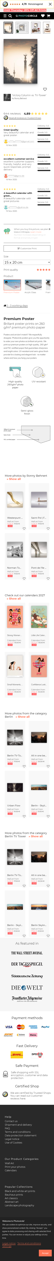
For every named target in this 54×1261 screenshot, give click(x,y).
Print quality (11, 269)
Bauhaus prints (14, 1194)
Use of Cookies (13, 1142)
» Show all (14, 479)
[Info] (6, 282)
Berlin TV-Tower (15, 755)
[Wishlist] (43, 16)
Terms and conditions (18, 1132)
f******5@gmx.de (16, 176)
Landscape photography (19, 1205)
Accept (45, 1253)
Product (8, 276)
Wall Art (9, 1163)
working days (17, 305)
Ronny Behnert (20, 98)
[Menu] (5, 16)
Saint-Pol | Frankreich (39, 517)
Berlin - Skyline (39, 805)
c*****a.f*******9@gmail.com (21, 141)
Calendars (11, 1170)
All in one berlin (39, 755)
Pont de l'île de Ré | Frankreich (39, 567)
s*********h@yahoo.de (18, 207)
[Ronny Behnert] (7, 97)
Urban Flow (13, 805)
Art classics (11, 1198)
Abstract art (11, 1201)
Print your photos (15, 1166)
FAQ (7, 1128)
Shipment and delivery (18, 1124)
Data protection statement (20, 1135)
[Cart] (48, 16)
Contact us (11, 1121)
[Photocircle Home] (26, 16)
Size (6, 256)
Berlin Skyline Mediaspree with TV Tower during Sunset (39, 925)
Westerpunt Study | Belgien (15, 517)
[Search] (10, 16)
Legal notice (12, 1139)
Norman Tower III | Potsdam (15, 567)
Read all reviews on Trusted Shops (25, 118)
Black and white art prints (20, 1191)
